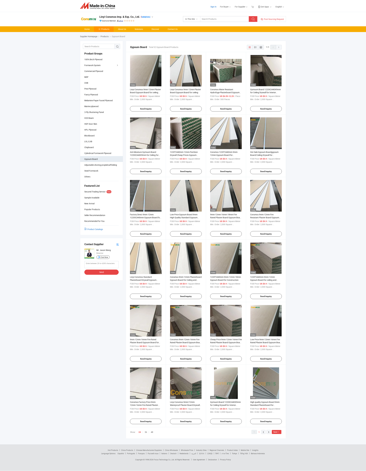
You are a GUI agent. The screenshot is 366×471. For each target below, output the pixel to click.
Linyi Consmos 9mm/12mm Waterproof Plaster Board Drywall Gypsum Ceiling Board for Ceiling (185, 405)
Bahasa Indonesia (258, 453)
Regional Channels (217, 450)
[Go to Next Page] (279, 47)
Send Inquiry (146, 109)
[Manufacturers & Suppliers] (98, 5)
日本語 (209, 453)
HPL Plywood (90, 129)
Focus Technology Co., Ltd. (164, 459)
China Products (127, 450)
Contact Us (173, 29)
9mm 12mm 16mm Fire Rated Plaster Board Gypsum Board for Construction (144, 342)
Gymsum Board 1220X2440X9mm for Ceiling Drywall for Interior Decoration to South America (265, 92)
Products (105, 29)
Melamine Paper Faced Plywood (98, 100)
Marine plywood (91, 106)
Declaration (212, 459)
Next (275, 432)
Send (101, 272)
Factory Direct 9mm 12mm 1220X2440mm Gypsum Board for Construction (145, 217)
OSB (86, 82)
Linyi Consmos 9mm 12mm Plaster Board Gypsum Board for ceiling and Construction (145, 92)
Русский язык (153, 453)
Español (121, 453)
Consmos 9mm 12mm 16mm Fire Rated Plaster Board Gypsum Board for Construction (186, 342)
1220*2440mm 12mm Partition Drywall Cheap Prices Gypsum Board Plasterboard (184, 155)
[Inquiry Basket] (252, 6)
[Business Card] (117, 244)
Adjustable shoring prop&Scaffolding (100, 165)
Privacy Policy (225, 459)
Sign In (213, 6)
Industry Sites (201, 450)
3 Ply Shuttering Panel (94, 112)
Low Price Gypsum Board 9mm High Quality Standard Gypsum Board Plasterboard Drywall (183, 217)
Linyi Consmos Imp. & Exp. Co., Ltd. (119, 16)
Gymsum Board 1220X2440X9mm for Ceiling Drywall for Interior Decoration (225, 405)
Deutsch (173, 453)
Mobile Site (245, 450)
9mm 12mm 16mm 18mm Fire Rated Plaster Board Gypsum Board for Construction (226, 217)
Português (131, 453)
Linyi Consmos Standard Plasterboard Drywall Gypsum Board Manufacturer (143, 280)
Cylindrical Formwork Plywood (97, 153)
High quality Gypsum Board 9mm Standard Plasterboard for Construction (265, 405)
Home (87, 29)
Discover (155, 29)
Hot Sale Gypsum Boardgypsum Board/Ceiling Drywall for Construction (264, 155)
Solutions (139, 29)
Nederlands (184, 453)
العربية (193, 453)
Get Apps (264, 6)
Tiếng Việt (244, 453)
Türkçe (234, 453)
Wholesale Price (187, 450)
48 (152, 432)
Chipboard (89, 147)
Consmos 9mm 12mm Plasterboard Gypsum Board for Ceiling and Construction (186, 280)
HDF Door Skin (90, 124)
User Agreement (199, 459)
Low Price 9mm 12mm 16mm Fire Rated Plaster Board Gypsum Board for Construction (266, 342)
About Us (122, 29)
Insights (255, 450)
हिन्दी (217, 453)
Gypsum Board (91, 159)
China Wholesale (171, 450)
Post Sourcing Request (274, 19)
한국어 (201, 453)
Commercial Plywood (93, 71)
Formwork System (92, 65)
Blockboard (89, 135)
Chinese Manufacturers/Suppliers (149, 450)
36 (146, 432)
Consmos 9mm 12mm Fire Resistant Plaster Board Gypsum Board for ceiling (264, 217)
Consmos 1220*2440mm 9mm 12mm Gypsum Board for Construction (223, 155)
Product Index (232, 450)
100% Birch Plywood (93, 59)
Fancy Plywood (91, 94)
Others (87, 176)
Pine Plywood (90, 88)
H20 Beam (89, 118)
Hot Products (113, 450)
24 (140, 432)
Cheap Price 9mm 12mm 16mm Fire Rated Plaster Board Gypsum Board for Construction (226, 342)
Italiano (164, 453)
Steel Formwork (91, 170)
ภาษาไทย (225, 453)
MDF (86, 77)
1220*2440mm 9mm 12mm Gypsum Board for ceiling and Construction (263, 280)
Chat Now (104, 257)
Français (141, 453)
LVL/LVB (88, 141)
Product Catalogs (95, 229)
